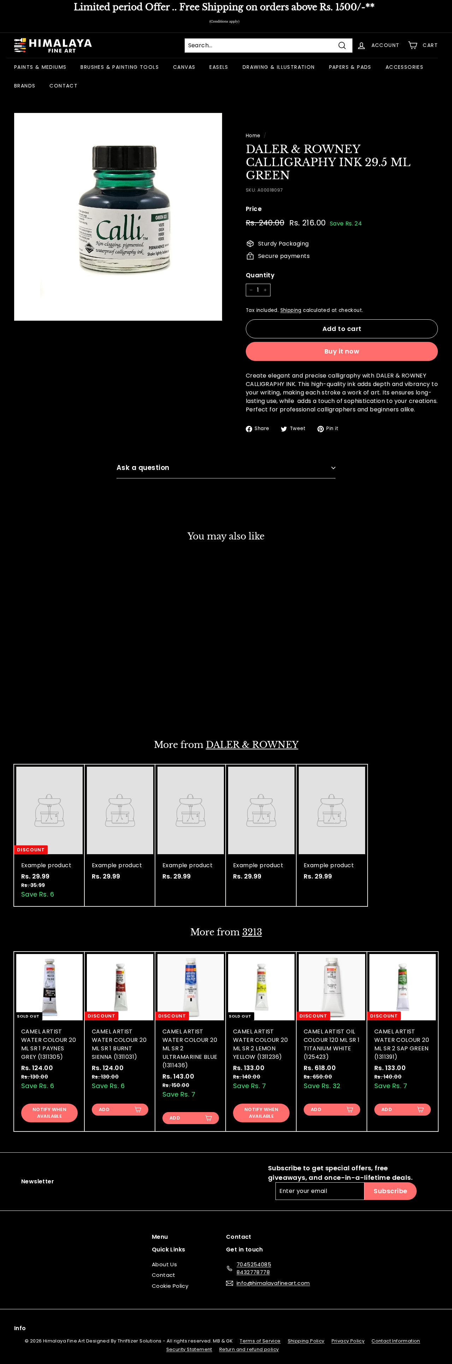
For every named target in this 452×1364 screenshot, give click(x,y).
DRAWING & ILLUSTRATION (279, 67)
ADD (33, 705)
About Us (164, 1264)
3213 (252, 932)
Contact (164, 1275)
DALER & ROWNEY (252, 745)
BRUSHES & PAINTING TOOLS (120, 67)
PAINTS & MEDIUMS (40, 67)
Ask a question (143, 467)
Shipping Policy (306, 1341)
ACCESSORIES (404, 67)
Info (20, 1328)
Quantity (260, 275)
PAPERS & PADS (350, 67)
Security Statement (189, 1349)
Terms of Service (260, 1341)
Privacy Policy (348, 1341)
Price (254, 209)
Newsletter (37, 1181)
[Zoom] (118, 216)
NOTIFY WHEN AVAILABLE (49, 1112)
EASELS (218, 67)
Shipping (291, 310)
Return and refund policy (249, 1349)
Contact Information (395, 1341)
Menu (160, 1237)
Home (253, 135)
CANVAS (184, 67)
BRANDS (24, 85)
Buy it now (342, 351)
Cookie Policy (170, 1286)
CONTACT (63, 85)
